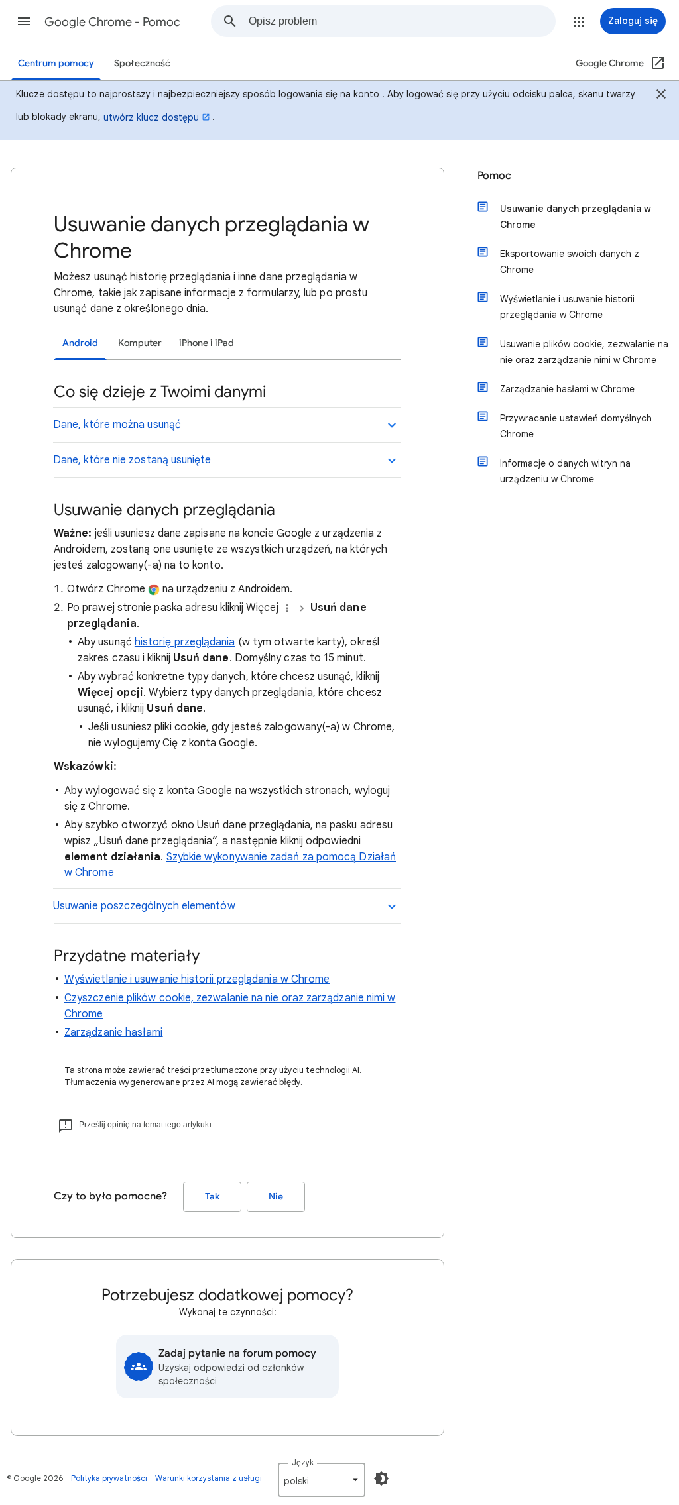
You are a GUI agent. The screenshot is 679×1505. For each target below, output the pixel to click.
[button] (24, 21)
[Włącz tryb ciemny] (381, 1478)
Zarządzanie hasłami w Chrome (567, 389)
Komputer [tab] (140, 343)
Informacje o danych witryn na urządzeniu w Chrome (565, 471)
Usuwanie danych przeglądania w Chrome (575, 217)
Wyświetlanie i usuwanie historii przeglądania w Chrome (197, 979)
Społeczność (142, 63)
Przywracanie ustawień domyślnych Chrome (576, 426)
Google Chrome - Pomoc (112, 22)
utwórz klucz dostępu (151, 117)
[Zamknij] (661, 96)
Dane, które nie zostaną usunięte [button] (132, 460)
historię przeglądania (185, 642)
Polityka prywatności (109, 1478)
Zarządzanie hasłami (113, 1032)
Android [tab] (80, 343)
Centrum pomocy (56, 63)
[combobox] (402, 21)
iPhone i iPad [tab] (206, 343)
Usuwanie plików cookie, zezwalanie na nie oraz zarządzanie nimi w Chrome (584, 352)
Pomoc (494, 175)
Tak (212, 1196)
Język (303, 1462)
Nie (276, 1196)
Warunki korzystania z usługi (208, 1478)
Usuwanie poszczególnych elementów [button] (144, 906)
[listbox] (321, 1480)
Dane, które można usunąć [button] (117, 424)
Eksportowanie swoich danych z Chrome (569, 262)
